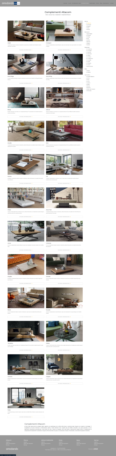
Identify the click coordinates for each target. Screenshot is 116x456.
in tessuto (89, 63)
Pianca (88, 29)
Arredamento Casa (76, 3)
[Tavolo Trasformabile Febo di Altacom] (26, 398)
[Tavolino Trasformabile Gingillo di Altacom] (26, 264)
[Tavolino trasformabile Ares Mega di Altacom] (26, 64)
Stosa (60, 440)
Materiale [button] (87, 47)
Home (46, 14)
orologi (88, 36)
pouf (88, 38)
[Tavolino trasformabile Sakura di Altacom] (64, 97)
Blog (101, 3)
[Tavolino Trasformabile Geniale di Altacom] (64, 264)
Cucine (69, 3)
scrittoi (88, 40)
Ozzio (88, 27)
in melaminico (90, 58)
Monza (88, 86)
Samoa (96, 440)
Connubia (89, 24)
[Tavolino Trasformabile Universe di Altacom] (64, 231)
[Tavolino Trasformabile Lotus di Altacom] (26, 231)
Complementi (58, 14)
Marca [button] (86, 21)
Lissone (88, 82)
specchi (88, 41)
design (88, 70)
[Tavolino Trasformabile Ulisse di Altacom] (26, 197)
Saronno (89, 87)
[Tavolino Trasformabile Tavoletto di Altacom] (26, 331)
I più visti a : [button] (87, 74)
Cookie (5, 455)
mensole (89, 35)
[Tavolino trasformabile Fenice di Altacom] (26, 164)
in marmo (89, 56)
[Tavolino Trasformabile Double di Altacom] (64, 298)
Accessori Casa (85, 3)
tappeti (88, 43)
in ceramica (89, 49)
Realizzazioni (106, 3)
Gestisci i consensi (12, 455)
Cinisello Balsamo (90, 76)
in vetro (88, 64)
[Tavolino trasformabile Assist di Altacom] (26, 31)
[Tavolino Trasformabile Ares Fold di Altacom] (64, 197)
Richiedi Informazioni (25, 49)
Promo (97, 3)
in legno (88, 55)
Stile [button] (86, 69)
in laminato (89, 53)
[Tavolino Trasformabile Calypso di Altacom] (64, 364)
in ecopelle (89, 50)
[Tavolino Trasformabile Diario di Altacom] (26, 298)
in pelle (88, 61)
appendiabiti (89, 33)
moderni (89, 72)
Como (88, 78)
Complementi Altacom (66, 14)
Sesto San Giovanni (91, 89)
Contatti (112, 3)
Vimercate (89, 90)
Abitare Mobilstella (47, 440)
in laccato (89, 52)
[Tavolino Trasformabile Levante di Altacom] (26, 364)
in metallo (89, 60)
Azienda (65, 3)
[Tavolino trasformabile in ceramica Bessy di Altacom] (26, 97)
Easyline (88, 26)
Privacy (1, 455)
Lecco (88, 81)
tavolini (88, 44)
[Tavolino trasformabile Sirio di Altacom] (64, 131)
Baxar (78, 440)
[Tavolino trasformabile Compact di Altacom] (64, 31)
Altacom (89, 23)
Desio (88, 79)
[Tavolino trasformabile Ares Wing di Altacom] (64, 64)
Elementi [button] (87, 32)
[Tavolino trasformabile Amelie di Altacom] (26, 131)
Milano (88, 84)
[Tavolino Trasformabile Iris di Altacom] (64, 164)
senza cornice (90, 66)
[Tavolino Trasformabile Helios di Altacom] (64, 331)
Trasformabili (92, 3)
